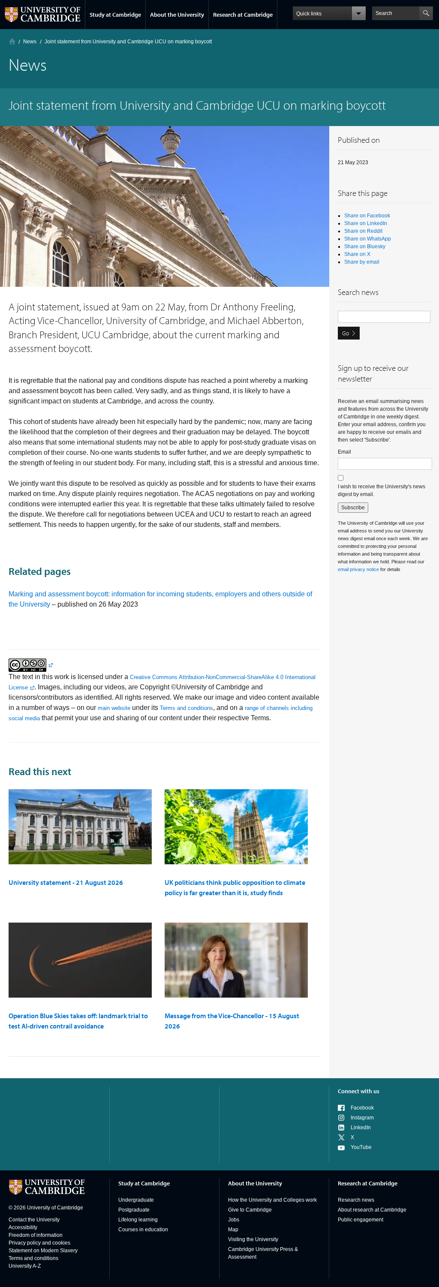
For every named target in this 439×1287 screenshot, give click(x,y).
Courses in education (143, 1230)
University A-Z (25, 1266)
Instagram (362, 1118)
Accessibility (23, 1227)
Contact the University (34, 1220)
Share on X (357, 254)
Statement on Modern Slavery (43, 1251)
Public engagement (360, 1220)
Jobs (233, 1220)
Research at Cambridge (243, 14)
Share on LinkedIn (365, 223)
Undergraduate (136, 1200)
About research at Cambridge (372, 1210)
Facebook (362, 1108)
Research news (356, 1200)
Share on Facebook (367, 216)
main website (114, 708)
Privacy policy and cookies (39, 1243)
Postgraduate (134, 1210)
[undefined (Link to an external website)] (31, 665)
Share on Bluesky (364, 247)
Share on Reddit (363, 231)
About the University (177, 14)
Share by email (361, 262)
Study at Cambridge (115, 14)
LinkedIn (361, 1128)
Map (233, 1230)
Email (344, 452)
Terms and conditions (186, 708)
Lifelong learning (138, 1220)
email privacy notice (358, 569)
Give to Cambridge (250, 1210)
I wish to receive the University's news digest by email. (381, 490)
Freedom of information (36, 1235)
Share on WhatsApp (367, 239)
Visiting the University (253, 1239)
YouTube (361, 1147)
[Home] (12, 41)
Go (345, 333)
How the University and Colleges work (272, 1200)
